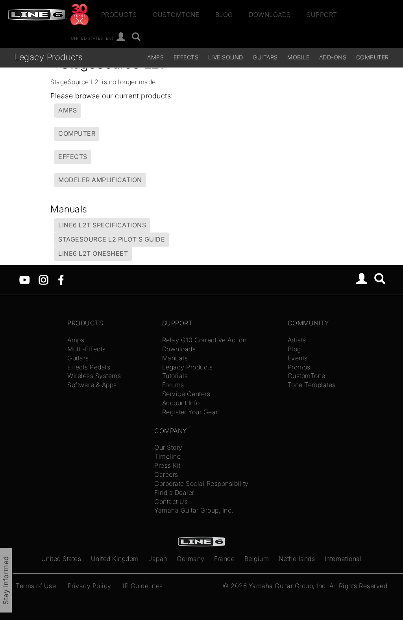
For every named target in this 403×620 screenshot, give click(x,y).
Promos (299, 367)
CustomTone (176, 14)
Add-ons (333, 57)
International (343, 559)
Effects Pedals (88, 367)
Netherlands (297, 559)
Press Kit (167, 465)
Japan (157, 559)
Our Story (168, 447)
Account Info (181, 403)
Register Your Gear (190, 412)
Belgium (256, 559)
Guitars (265, 57)
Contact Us (171, 502)
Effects (186, 57)
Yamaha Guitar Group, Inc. (193, 510)
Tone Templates (312, 385)
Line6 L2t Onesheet (93, 253)
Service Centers (186, 394)
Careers (166, 474)
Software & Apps (92, 385)
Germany (191, 559)
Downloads (270, 14)
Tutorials (175, 376)
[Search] (136, 37)
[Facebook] (60, 279)
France (224, 559)
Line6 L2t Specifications (102, 225)
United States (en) (92, 37)
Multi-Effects (86, 349)
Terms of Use (36, 586)
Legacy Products (48, 57)
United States (61, 559)
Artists (297, 340)
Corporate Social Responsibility (201, 483)
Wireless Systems (94, 376)
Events (298, 358)
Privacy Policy (89, 586)
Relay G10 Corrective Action (204, 340)
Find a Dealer (174, 492)
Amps (155, 57)
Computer (372, 57)
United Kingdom (115, 559)
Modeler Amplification (100, 180)
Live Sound (225, 57)
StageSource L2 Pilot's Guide (111, 239)
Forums (173, 385)
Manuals (175, 358)
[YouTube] (24, 279)
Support (322, 14)
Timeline (167, 456)
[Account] (121, 37)
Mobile (298, 57)
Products (119, 14)
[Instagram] (43, 279)
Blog (224, 14)
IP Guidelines (143, 586)
